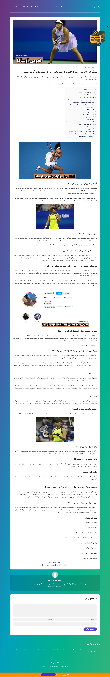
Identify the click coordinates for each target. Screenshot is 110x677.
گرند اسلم (69, 198)
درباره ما (58, 668)
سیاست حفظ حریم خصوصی (50, 668)
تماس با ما (63, 668)
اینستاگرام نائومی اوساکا (88, 345)
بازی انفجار (38, 6)
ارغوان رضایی (36, 454)
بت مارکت (96, 7)
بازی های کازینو (23, 6)
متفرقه (16, 6)
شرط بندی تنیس (87, 84)
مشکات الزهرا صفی (46, 454)
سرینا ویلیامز (93, 378)
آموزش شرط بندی (47, 6)
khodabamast (55, 580)
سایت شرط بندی (59, 6)
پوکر (32, 6)
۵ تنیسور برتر (58, 77)
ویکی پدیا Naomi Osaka (60, 245)
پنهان (83, 89)
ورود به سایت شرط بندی (48, 675)
